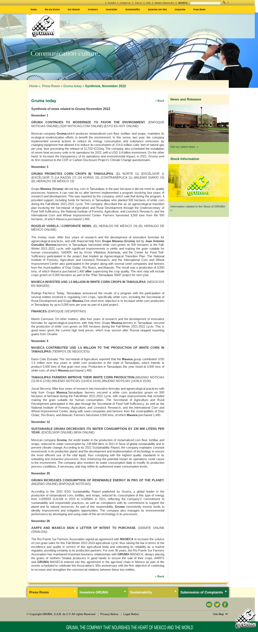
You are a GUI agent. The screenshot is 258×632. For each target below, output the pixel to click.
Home (34, 9)
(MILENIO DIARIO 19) (149, 177)
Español (112, 3)
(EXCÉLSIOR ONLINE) (57, 432)
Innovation (111, 9)
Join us (138, 3)
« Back (159, 100)
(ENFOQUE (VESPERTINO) (67, 311)
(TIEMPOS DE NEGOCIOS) (71, 351)
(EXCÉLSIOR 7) (42, 177)
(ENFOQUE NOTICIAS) (75, 484)
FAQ (148, 3)
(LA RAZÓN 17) (65, 177)
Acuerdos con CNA (157, 9)
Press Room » (52, 86)
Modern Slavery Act (164, 3)
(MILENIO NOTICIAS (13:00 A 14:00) (76, 381)
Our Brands (74, 9)
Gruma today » (73, 86)
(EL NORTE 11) (127, 173)
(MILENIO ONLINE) (44, 484)
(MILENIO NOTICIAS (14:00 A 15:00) (126, 381)
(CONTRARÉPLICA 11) (116, 177)
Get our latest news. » (184, 146)
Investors (93, 9)
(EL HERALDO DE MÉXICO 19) (52, 181)
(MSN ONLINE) (84, 432)
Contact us (125, 3)
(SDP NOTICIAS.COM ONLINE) (81, 126)
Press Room (199, 9)
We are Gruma (52, 9)
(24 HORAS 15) (88, 177)
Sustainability (132, 9)
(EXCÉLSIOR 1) (152, 173)
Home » (35, 86)
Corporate (180, 9)
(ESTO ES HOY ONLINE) (121, 126)
